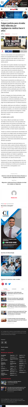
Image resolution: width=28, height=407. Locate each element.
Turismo (21, 370)
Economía (12, 357)
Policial (21, 360)
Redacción (7, 33)
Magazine (12, 369)
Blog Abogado (4, 360)
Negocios (12, 373)
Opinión (21, 355)
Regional (21, 363)
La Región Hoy (6, 399)
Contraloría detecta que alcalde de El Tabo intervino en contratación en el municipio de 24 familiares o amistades (17, 313)
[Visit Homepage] (14, 9)
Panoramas (22, 357)
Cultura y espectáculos (4, 374)
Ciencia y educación (3, 363)
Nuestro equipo (4, 347)
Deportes (12, 355)
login (5, 203)
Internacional (13, 363)
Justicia (12, 366)
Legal (11, 368)
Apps (2, 358)
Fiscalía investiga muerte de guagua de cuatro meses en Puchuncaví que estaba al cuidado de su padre (17, 320)
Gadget (11, 361)
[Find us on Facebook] (2, 342)
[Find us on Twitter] (5, 342)
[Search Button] (26, 9)
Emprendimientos (14, 358)
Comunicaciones (5, 370)
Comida (3, 368)
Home (2, 20)
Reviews (21, 365)
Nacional (12, 371)
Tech (20, 368)
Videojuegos (22, 372)
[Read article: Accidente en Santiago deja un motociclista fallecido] (3, 383)
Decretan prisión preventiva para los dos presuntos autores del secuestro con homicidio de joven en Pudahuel (16, 389)
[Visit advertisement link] (14, 3)
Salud (20, 367)
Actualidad (6, 20)
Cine (2, 366)
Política (21, 361)
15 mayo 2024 (14, 33)
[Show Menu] (1, 9)
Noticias (12, 375)
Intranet (2, 349)
